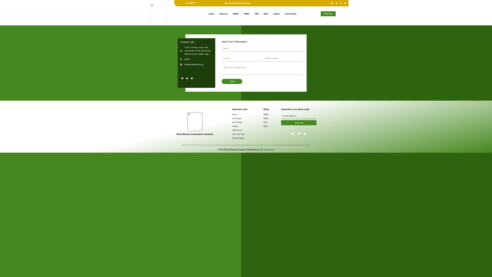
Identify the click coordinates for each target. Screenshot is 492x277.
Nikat (266, 14)
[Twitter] (337, 3)
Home (211, 14)
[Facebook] (332, 3)
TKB (257, 14)
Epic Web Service (266, 150)
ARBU (246, 14)
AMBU (236, 14)
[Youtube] (345, 3)
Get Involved (290, 14)
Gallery (276, 14)
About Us (223, 14)
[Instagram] (341, 3)
